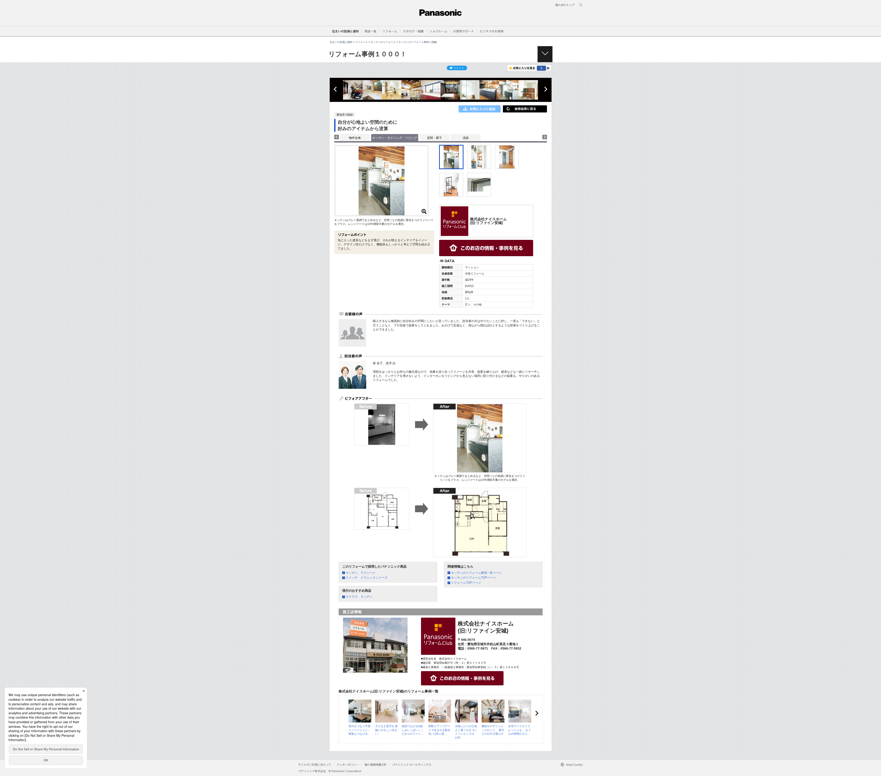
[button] (370, 31)
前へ (335, 89)
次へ (545, 89)
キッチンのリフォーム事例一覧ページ (476, 572)
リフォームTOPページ (466, 582)
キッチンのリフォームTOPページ (473, 577)
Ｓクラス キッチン (359, 596)
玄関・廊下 (434, 138)
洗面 (466, 138)
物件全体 (355, 138)
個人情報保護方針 (376, 764)
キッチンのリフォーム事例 (414, 42)
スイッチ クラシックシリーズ (367, 577)
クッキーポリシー (348, 764)
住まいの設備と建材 (345, 31)
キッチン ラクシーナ (361, 572)
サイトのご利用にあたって (314, 764)
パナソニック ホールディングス (411, 764)
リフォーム (361, 42)
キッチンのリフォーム (383, 42)
